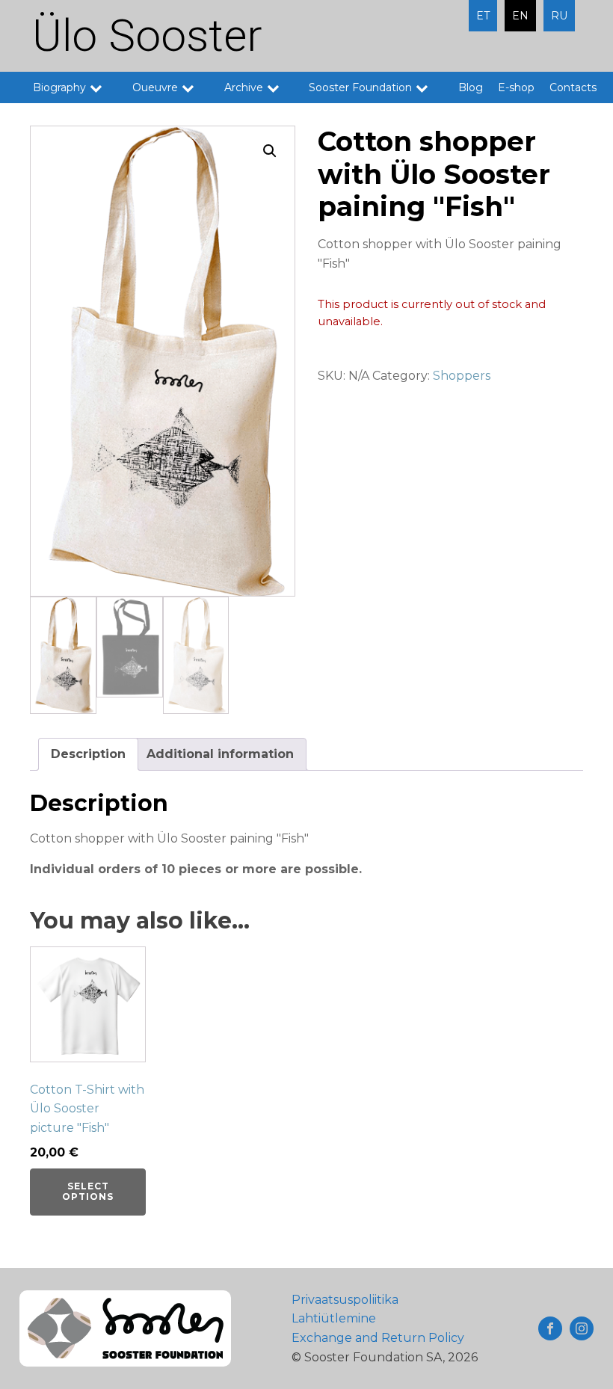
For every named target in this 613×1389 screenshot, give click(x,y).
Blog (470, 87)
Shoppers (461, 376)
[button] (269, 151)
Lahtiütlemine (334, 1318)
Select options (88, 1191)
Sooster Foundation (360, 87)
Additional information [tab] (220, 754)
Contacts (573, 87)
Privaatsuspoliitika (345, 1300)
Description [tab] (88, 754)
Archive (243, 87)
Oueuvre (155, 87)
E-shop (516, 87)
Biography (59, 87)
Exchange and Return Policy (378, 1338)
